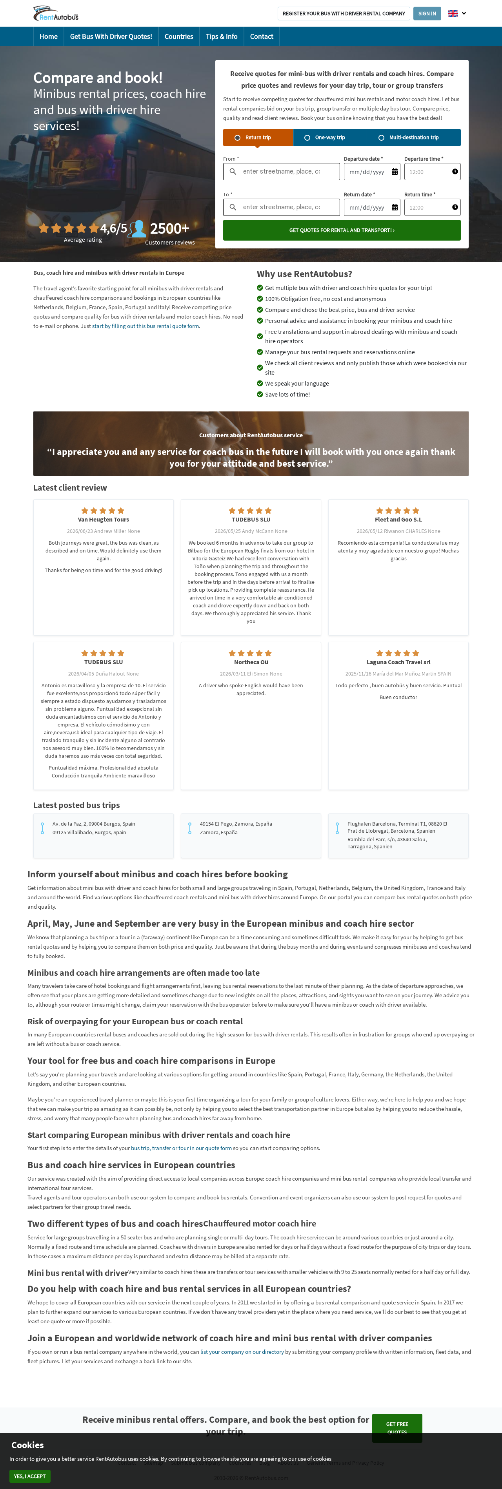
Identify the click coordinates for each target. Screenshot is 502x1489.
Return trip (258, 137)
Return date (359, 194)
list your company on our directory (242, 1351)
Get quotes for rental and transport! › (342, 230)
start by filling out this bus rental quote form (145, 326)
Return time (420, 194)
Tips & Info (222, 36)
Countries (179, 36)
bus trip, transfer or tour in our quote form (181, 1148)
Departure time (424, 158)
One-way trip (330, 137)
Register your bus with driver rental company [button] (344, 13)
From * (231, 158)
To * (228, 194)
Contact (261, 36)
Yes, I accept (30, 1476)
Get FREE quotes (397, 1428)
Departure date (363, 158)
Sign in (427, 13)
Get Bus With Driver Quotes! (111, 36)
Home (49, 36)
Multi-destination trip (414, 137)
